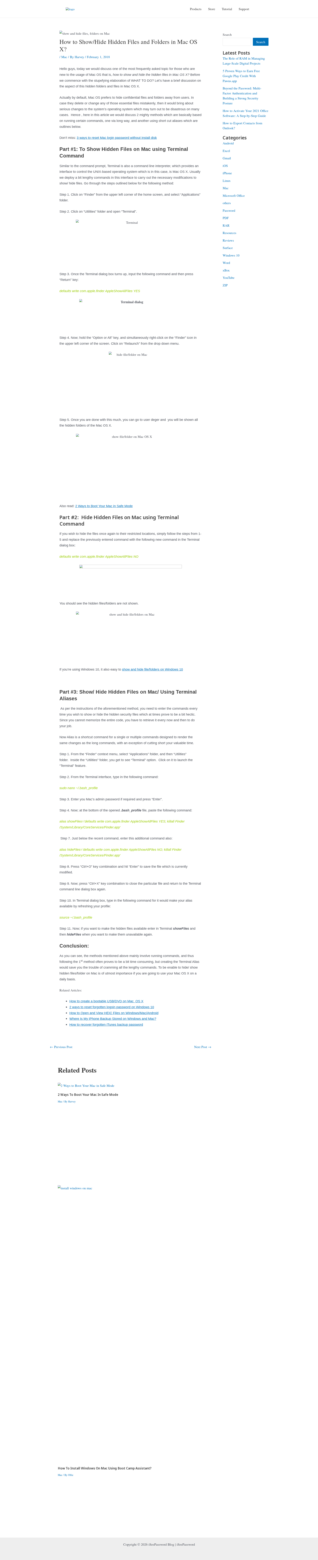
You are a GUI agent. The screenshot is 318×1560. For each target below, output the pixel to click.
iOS (225, 165)
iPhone (227, 173)
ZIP (225, 285)
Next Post (202, 1046)
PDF (226, 218)
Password (229, 210)
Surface (228, 247)
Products (196, 9)
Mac (64, 57)
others (227, 203)
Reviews (228, 240)
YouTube (228, 277)
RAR (226, 225)
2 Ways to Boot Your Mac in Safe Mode (104, 506)
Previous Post (61, 1046)
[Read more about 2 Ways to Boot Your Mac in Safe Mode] (86, 1085)
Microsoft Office (234, 195)
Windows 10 (231, 255)
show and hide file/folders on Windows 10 (152, 669)
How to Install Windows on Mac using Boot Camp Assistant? (104, 1468)
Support (244, 9)
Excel (226, 150)
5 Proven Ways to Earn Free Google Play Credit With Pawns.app (241, 76)
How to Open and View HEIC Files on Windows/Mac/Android (113, 1013)
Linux (227, 180)
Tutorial (227, 9)
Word (226, 262)
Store (211, 9)
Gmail (227, 158)
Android (228, 143)
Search (227, 34)
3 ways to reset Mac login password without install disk (117, 138)
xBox (226, 270)
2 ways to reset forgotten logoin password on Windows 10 (111, 1007)
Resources (229, 233)
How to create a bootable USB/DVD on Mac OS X (106, 1001)
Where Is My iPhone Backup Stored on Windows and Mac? (112, 1019)
